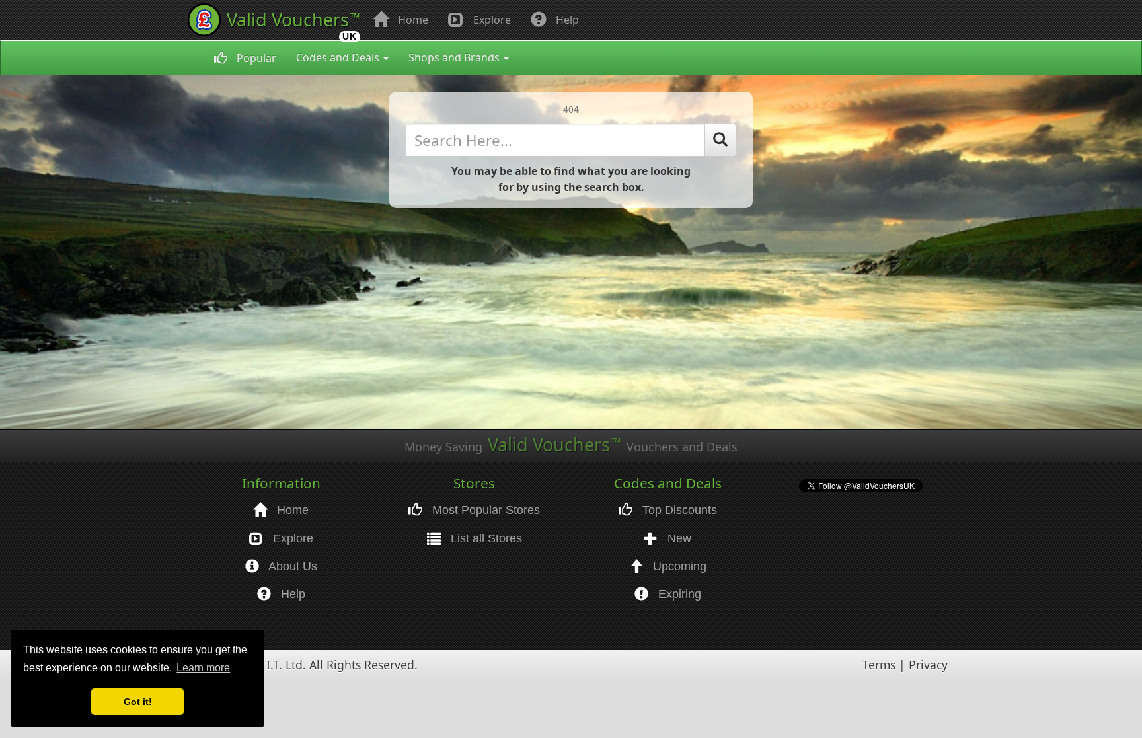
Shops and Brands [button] (455, 57)
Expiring (678, 594)
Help (566, 20)
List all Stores (484, 538)
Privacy (928, 665)
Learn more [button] (203, 667)
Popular (255, 58)
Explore (491, 20)
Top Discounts (678, 510)
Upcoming (678, 566)
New (677, 538)
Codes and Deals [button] (339, 57)
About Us (291, 566)
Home (411, 20)
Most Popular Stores (484, 510)
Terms (878, 665)
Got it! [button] (138, 701)
